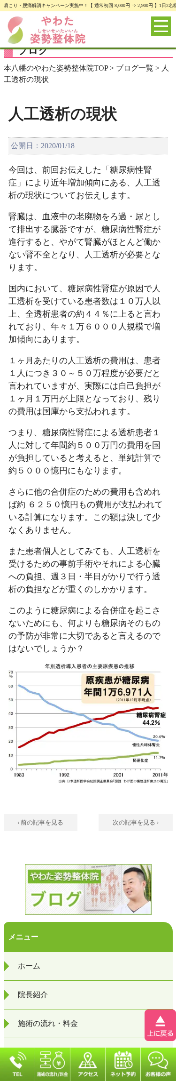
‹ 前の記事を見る (40, 822)
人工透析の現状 (62, 113)
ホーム (29, 966)
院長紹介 (33, 995)
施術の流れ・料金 (48, 1023)
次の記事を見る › (136, 822)
